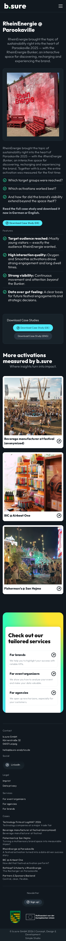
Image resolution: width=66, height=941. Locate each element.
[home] (14, 6)
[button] (60, 6)
